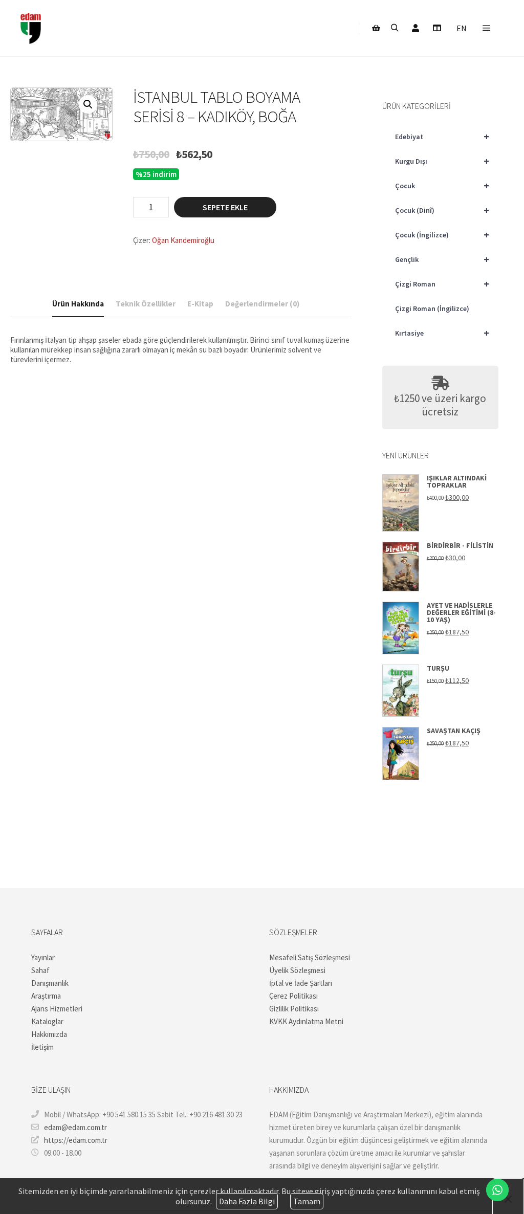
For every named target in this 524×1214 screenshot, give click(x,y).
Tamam (306, 1201)
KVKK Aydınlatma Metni (306, 1021)
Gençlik (442, 259)
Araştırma (46, 996)
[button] (88, 104)
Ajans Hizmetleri (56, 1008)
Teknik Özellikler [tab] (146, 303)
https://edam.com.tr (75, 1140)
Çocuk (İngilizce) (442, 234)
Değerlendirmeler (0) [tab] (262, 303)
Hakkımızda (49, 1034)
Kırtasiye (442, 332)
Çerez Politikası (293, 996)
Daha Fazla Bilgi (247, 1201)
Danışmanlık (50, 983)
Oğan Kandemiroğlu (183, 240)
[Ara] (394, 28)
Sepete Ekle (225, 207)
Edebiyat (442, 136)
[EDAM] (30, 28)
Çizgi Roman (442, 283)
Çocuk (442, 185)
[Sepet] (376, 28)
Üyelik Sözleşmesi (297, 970)
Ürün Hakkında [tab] (78, 303)
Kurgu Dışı (442, 160)
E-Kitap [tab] (200, 303)
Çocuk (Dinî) (442, 210)
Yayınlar (43, 957)
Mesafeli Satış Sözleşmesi (309, 957)
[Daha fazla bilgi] (436, 28)
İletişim (42, 1047)
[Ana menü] (486, 28)
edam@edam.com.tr (75, 1127)
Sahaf (40, 970)
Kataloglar (47, 1021)
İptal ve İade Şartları (300, 983)
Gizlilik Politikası (294, 1008)
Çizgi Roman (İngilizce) (432, 308)
